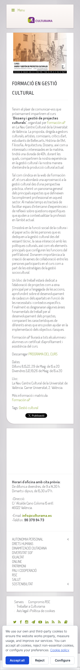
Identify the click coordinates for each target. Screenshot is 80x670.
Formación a (56, 122)
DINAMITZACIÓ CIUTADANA (29, 548)
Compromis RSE (39, 602)
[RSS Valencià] (53, 622)
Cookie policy (59, 650)
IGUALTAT (18, 557)
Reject (39, 660)
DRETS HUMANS (22, 543)
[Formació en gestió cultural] (40, 53)
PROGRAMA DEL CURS (43, 354)
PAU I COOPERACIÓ (24, 570)
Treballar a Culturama (31, 606)
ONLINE (17, 561)
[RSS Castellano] (59, 622)
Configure (62, 660)
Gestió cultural (28, 407)
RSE (14, 575)
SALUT (16, 579)
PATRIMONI (19, 566)
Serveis (19, 602)
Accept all (17, 660)
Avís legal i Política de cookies (36, 611)
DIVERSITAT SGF (22, 552)
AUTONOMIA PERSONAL (27, 539)
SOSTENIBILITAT (22, 584)
